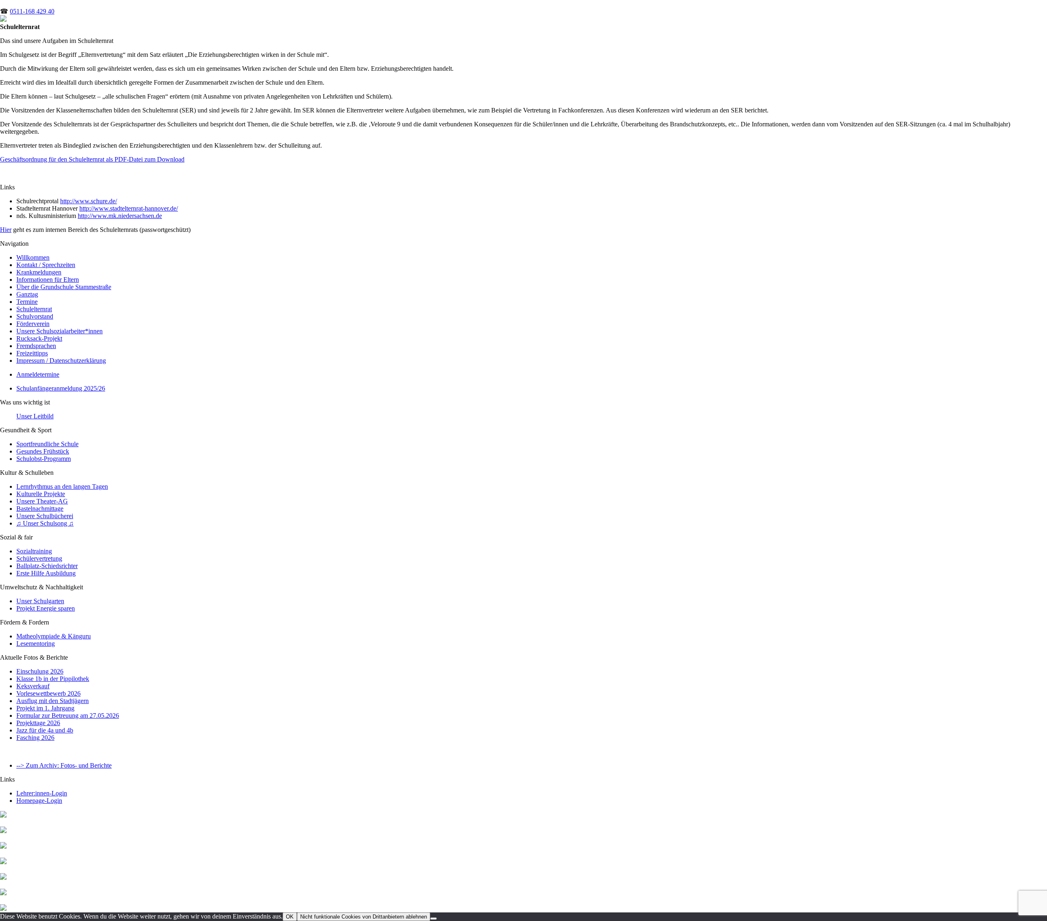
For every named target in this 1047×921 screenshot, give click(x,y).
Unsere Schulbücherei (44, 515)
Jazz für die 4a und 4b (44, 730)
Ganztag (27, 294)
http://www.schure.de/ (88, 201)
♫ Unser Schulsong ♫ (45, 523)
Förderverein (32, 323)
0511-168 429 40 (32, 11)
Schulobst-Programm (43, 458)
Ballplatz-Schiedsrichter (47, 565)
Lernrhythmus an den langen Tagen (62, 486)
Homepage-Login (39, 800)
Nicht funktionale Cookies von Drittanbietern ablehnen (363, 917)
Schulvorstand (34, 316)
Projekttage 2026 (38, 722)
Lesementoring (35, 643)
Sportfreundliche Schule (47, 443)
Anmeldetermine (37, 374)
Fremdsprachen (36, 345)
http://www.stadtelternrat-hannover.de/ (128, 208)
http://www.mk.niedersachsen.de (120, 215)
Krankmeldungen (38, 272)
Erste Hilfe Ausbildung (46, 573)
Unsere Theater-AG (42, 501)
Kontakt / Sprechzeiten (45, 264)
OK (290, 917)
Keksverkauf (32, 686)
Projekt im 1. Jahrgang (45, 708)
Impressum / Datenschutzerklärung (61, 360)
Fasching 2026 (35, 737)
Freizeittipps (32, 353)
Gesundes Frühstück (42, 451)
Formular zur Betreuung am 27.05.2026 (67, 715)
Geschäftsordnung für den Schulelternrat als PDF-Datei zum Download (92, 159)
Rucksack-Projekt (39, 338)
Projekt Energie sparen (45, 608)
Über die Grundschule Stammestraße (63, 286)
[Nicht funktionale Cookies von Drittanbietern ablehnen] (433, 918)
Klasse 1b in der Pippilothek (52, 678)
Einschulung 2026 (39, 671)
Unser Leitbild (35, 416)
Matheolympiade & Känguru (53, 636)
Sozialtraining (34, 551)
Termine (27, 301)
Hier (5, 229)
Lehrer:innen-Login (41, 793)
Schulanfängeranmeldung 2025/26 (60, 388)
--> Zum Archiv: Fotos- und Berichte (64, 765)
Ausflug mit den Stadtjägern (52, 700)
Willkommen (32, 257)
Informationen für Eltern (47, 279)
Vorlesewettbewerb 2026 (48, 693)
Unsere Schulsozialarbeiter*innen (59, 331)
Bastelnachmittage (39, 508)
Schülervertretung (39, 558)
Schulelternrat (34, 309)
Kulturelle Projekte (40, 493)
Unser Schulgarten (40, 601)
